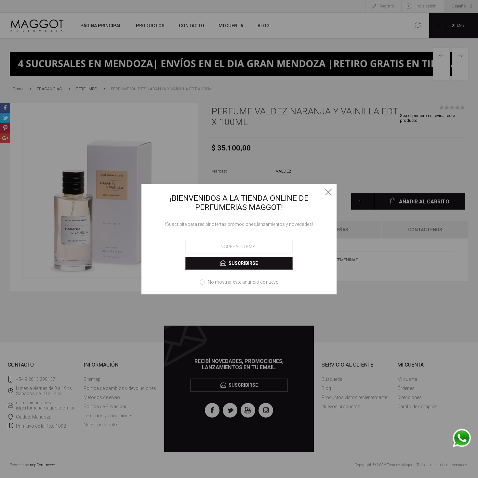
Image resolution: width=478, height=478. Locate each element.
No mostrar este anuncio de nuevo (243, 282)
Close (328, 192)
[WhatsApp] (461, 438)
